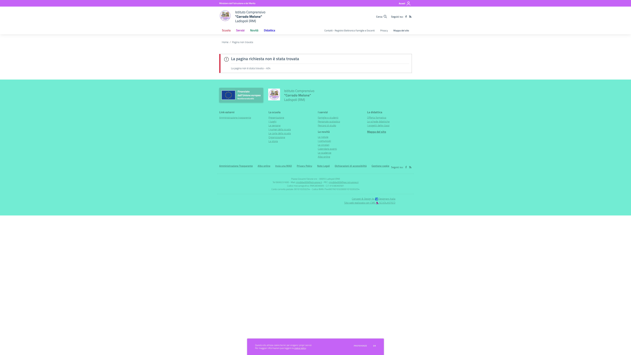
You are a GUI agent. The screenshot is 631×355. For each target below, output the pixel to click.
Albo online (324, 157)
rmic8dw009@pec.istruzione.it (344, 182)
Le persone (274, 125)
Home (225, 42)
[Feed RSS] (410, 16)
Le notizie (323, 137)
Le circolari (323, 145)
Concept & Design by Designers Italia (373, 199)
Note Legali (323, 166)
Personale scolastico (329, 121)
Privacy (384, 30)
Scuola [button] (226, 30)
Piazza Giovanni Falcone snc (304, 178)
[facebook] (406, 16)
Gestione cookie (380, 166)
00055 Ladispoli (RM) (329, 178)
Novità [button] (254, 30)
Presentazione (276, 117)
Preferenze (360, 346)
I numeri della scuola (280, 129)
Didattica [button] (269, 30)
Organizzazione (277, 137)
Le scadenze (324, 153)
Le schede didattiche (378, 121)
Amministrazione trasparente (235, 117)
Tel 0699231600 (281, 182)
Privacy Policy (304, 166)
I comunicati (324, 141)
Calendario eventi (327, 149)
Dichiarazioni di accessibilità (351, 166)
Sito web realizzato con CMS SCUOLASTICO (369, 203)
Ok (374, 346)
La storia (273, 141)
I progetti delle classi (378, 125)
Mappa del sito (401, 30)
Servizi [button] (240, 30)
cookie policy (300, 348)
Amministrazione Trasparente (236, 166)
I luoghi (272, 121)
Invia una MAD (283, 166)
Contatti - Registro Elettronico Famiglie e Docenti (349, 30)
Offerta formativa (376, 117)
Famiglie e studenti (328, 117)
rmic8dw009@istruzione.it (309, 182)
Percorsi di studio (327, 125)
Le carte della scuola (280, 133)
